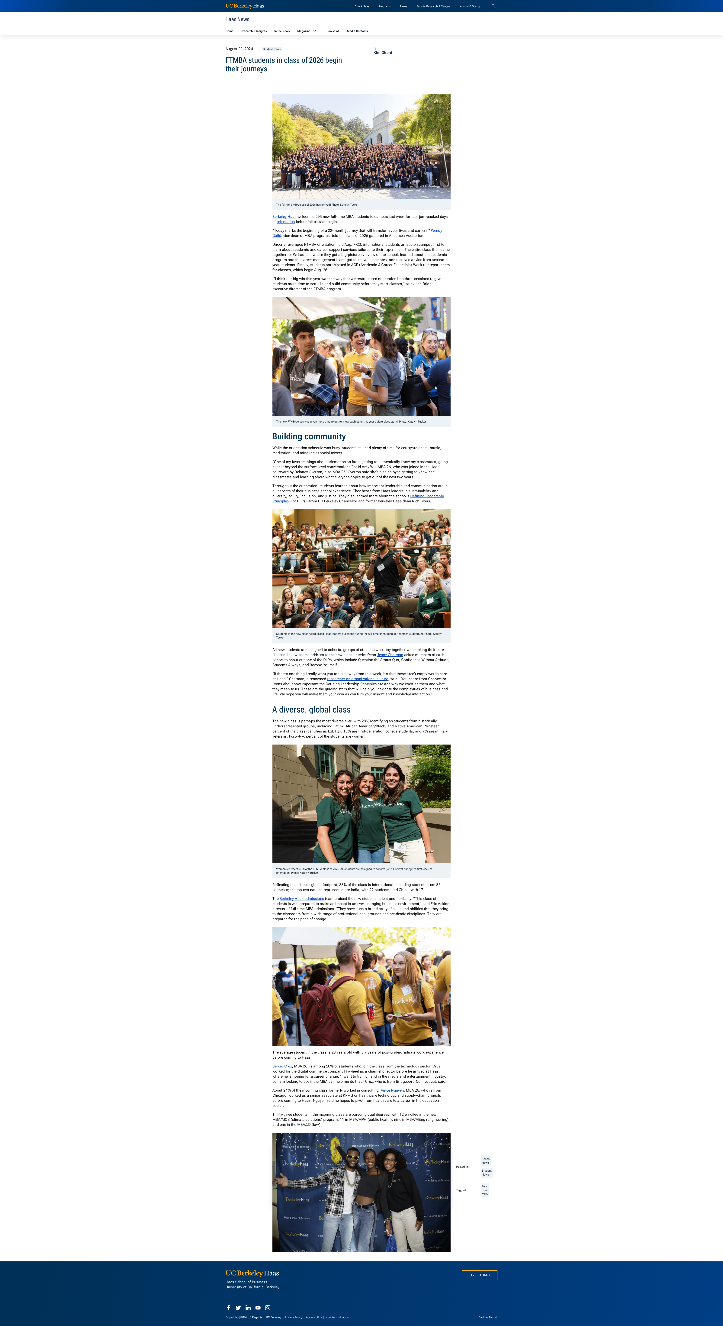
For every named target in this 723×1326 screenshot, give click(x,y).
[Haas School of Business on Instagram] (268, 1308)
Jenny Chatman (390, 654)
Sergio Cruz (282, 1066)
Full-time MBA (485, 1190)
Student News (272, 49)
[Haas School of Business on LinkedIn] (248, 1308)
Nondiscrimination (337, 1317)
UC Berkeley (274, 1317)
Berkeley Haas (284, 216)
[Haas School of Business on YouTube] (258, 1308)
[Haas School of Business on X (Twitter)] (238, 1308)
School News (486, 1160)
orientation (286, 221)
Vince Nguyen (392, 1090)
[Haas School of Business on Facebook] (229, 1308)
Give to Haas (480, 1275)
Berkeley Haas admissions (302, 898)
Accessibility (314, 1317)
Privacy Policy (294, 1317)
